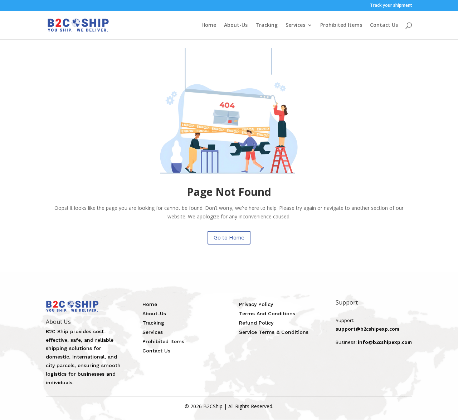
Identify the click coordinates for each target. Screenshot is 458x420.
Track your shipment (391, 5)
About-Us (236, 25)
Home (208, 25)
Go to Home (229, 237)
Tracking (266, 25)
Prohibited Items (341, 25)
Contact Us (384, 25)
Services (295, 25)
